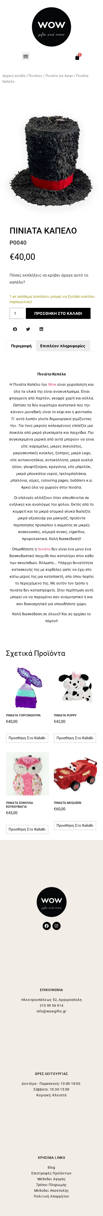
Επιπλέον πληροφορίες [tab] (62, 345)
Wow (52, 384)
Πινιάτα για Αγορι (59, 76)
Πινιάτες (35, 76)
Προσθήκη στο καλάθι (58, 313)
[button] (26, 56)
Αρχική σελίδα (13, 76)
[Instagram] (56, 926)
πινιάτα (44, 549)
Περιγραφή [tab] (21, 345)
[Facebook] (47, 926)
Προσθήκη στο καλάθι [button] (27, 738)
